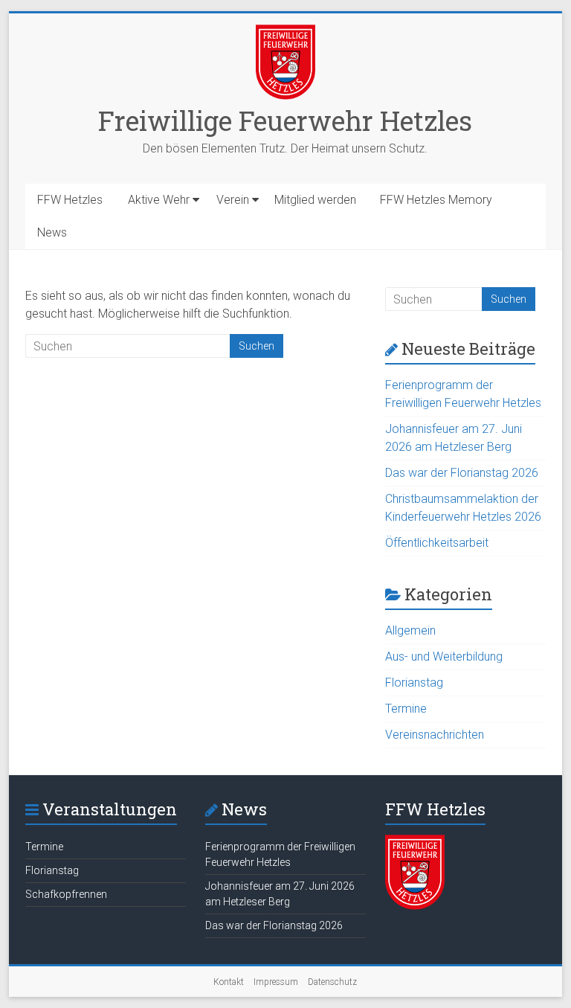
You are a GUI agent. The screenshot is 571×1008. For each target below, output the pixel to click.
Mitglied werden (315, 200)
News (52, 232)
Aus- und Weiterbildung (444, 656)
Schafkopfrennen (66, 894)
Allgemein (410, 630)
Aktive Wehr (159, 200)
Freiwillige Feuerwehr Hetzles (285, 120)
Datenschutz (332, 982)
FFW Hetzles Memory (436, 200)
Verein (232, 200)
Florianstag (414, 682)
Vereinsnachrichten (434, 735)
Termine (406, 709)
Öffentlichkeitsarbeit (436, 543)
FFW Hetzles (70, 200)
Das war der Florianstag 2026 (461, 473)
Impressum (276, 982)
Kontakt (228, 982)
